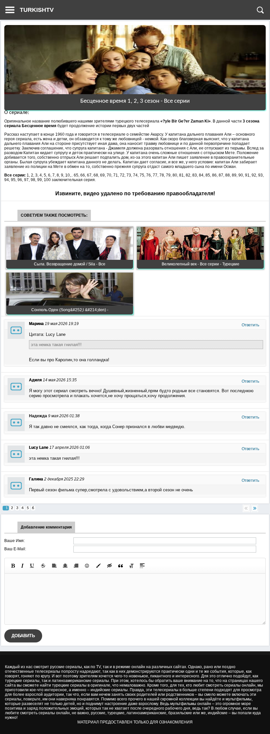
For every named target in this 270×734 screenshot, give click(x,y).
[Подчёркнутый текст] (32, 565)
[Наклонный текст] (22, 565)
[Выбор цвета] (98, 565)
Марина (36, 323)
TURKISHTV (37, 10)
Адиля (35, 380)
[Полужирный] (13, 565)
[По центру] (65, 565)
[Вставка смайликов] (87, 565)
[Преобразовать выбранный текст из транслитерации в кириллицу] (131, 565)
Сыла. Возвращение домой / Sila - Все (69, 264)
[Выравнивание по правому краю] (76, 565)
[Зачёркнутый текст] (43, 565)
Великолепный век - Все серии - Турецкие (200, 264)
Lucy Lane (38, 447)
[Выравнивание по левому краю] (54, 565)
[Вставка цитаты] (120, 565)
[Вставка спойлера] (142, 565)
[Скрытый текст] (109, 565)
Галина (36, 479)
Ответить (250, 325)
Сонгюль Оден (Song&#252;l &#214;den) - (69, 310)
